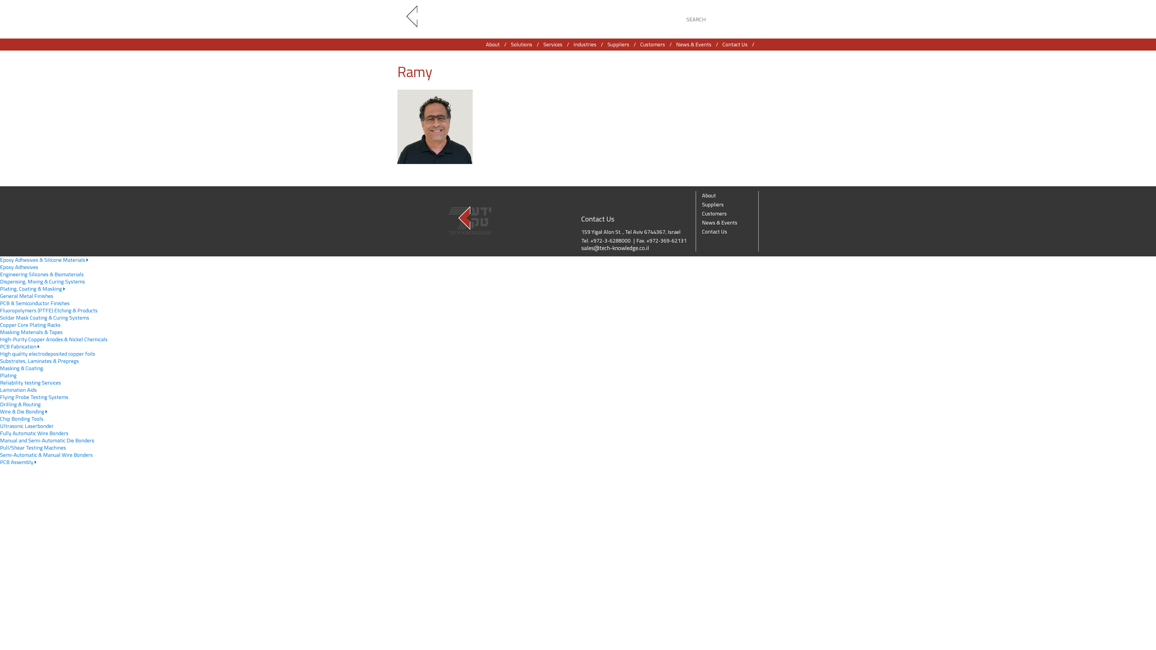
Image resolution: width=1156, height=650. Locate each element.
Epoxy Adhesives (19, 267)
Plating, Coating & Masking (31, 289)
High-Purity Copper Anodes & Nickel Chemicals (53, 339)
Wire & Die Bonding (22, 411)
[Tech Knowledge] (417, 19)
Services (552, 44)
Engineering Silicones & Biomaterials (42, 274)
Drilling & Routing (20, 404)
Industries (584, 44)
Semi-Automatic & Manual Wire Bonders (46, 455)
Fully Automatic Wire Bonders (34, 433)
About (493, 44)
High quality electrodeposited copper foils (47, 354)
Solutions (521, 44)
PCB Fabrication (19, 346)
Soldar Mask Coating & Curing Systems (44, 318)
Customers (652, 44)
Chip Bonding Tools (21, 419)
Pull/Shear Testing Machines (33, 448)
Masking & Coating (21, 368)
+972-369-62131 (666, 241)
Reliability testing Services (30, 383)
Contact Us (734, 44)
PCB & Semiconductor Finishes (35, 303)
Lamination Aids (18, 390)
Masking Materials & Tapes (31, 332)
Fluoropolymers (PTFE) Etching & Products (49, 310)
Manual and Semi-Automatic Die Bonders (47, 440)
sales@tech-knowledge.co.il (615, 248)
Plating (8, 375)
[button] (748, 18)
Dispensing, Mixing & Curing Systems (42, 281)
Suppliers (618, 44)
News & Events (693, 44)
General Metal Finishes (26, 296)
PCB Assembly (17, 462)
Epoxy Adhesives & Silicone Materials (43, 260)
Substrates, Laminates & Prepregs (39, 361)
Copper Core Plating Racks (30, 325)
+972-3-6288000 (610, 241)
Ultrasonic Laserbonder (27, 426)
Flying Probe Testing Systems (34, 397)
